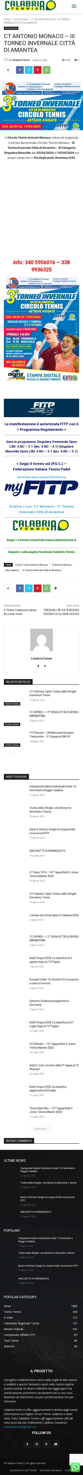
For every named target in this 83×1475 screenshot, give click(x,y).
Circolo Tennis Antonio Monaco (31, 564)
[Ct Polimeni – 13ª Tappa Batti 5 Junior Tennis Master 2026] (15, 1050)
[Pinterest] (38, 70)
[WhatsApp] (46, 70)
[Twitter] (29, 70)
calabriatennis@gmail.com (20, 1427)
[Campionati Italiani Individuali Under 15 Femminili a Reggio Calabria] (15, 792)
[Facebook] (20, 70)
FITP (64, 424)
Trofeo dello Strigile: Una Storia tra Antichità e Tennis (48, 1182)
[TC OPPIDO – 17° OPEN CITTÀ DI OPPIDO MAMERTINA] (15, 718)
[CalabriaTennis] (6, 60)
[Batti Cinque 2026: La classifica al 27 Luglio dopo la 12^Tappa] (15, 1028)
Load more (40, 1129)
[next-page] (12, 753)
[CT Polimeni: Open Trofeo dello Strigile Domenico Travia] (15, 697)
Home (7, 19)
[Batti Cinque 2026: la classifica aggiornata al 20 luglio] (15, 1093)
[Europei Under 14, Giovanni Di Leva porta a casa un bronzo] (15, 985)
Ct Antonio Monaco (62, 564)
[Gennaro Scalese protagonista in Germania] (15, 1007)
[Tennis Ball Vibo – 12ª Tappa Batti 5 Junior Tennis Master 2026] (15, 1114)
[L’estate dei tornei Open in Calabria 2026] (15, 921)
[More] (56, 588)
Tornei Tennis (20, 19)
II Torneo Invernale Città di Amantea (42, 570)
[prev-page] (6, 753)
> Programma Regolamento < (41, 429)
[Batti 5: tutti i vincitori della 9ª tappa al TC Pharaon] (15, 1071)
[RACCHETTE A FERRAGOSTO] (15, 857)
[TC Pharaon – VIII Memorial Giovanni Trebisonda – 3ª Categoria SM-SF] (15, 739)
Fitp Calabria (12, 570)
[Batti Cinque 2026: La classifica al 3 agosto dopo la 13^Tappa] (15, 964)
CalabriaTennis (21, 59)
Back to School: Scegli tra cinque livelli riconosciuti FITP (48, 1266)
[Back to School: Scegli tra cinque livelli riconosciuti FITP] (15, 835)
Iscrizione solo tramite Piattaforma (41, 477)
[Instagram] (37, 1444)
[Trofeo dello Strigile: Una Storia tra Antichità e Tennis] (15, 814)
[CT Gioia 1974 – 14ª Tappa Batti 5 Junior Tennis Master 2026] (15, 878)
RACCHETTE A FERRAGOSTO (47, 850)
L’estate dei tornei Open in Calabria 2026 (54, 915)
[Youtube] (55, 1444)
